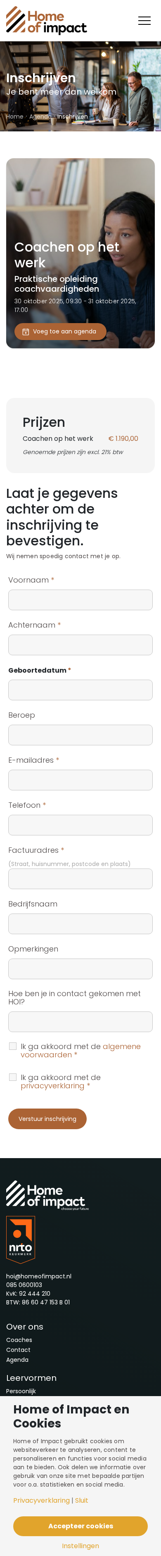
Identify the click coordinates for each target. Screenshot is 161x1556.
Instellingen (80, 1546)
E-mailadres (33, 760)
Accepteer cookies (80, 1526)
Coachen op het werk (66, 255)
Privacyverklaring (41, 1500)
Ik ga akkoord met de (81, 1050)
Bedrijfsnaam (32, 904)
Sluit (81, 1500)
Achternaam (34, 625)
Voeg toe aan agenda (64, 331)
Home (15, 116)
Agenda (40, 116)
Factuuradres (36, 850)
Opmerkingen (33, 949)
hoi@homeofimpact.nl (38, 1276)
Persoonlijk (21, 1391)
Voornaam (31, 580)
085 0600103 (24, 1285)
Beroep (21, 715)
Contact (18, 1350)
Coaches (19, 1340)
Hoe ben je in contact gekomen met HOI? (74, 998)
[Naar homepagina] (47, 20)
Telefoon (27, 805)
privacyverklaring (53, 1085)
